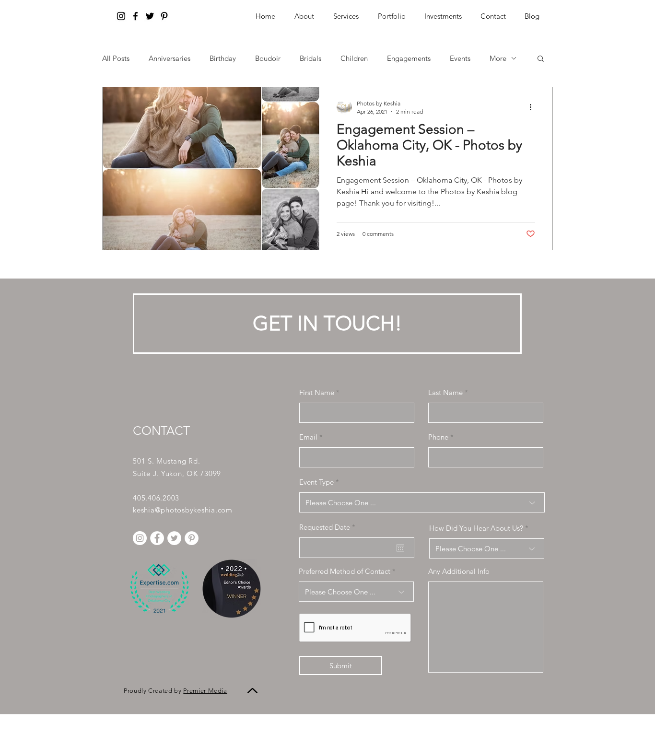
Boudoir (268, 58)
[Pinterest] (164, 16)
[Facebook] (135, 16)
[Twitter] (149, 16)
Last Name (445, 392)
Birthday (223, 58)
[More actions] (533, 107)
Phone (438, 437)
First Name (316, 392)
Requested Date (329, 527)
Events (460, 58)
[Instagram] (121, 16)
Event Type (316, 482)
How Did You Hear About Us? (476, 528)
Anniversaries (169, 58)
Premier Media (205, 690)
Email (308, 437)
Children (354, 58)
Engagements (409, 58)
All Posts (115, 58)
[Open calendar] (400, 548)
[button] (443, 16)
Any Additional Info (459, 571)
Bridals (310, 58)
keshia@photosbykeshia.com (183, 509)
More (498, 58)
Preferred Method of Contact (344, 571)
